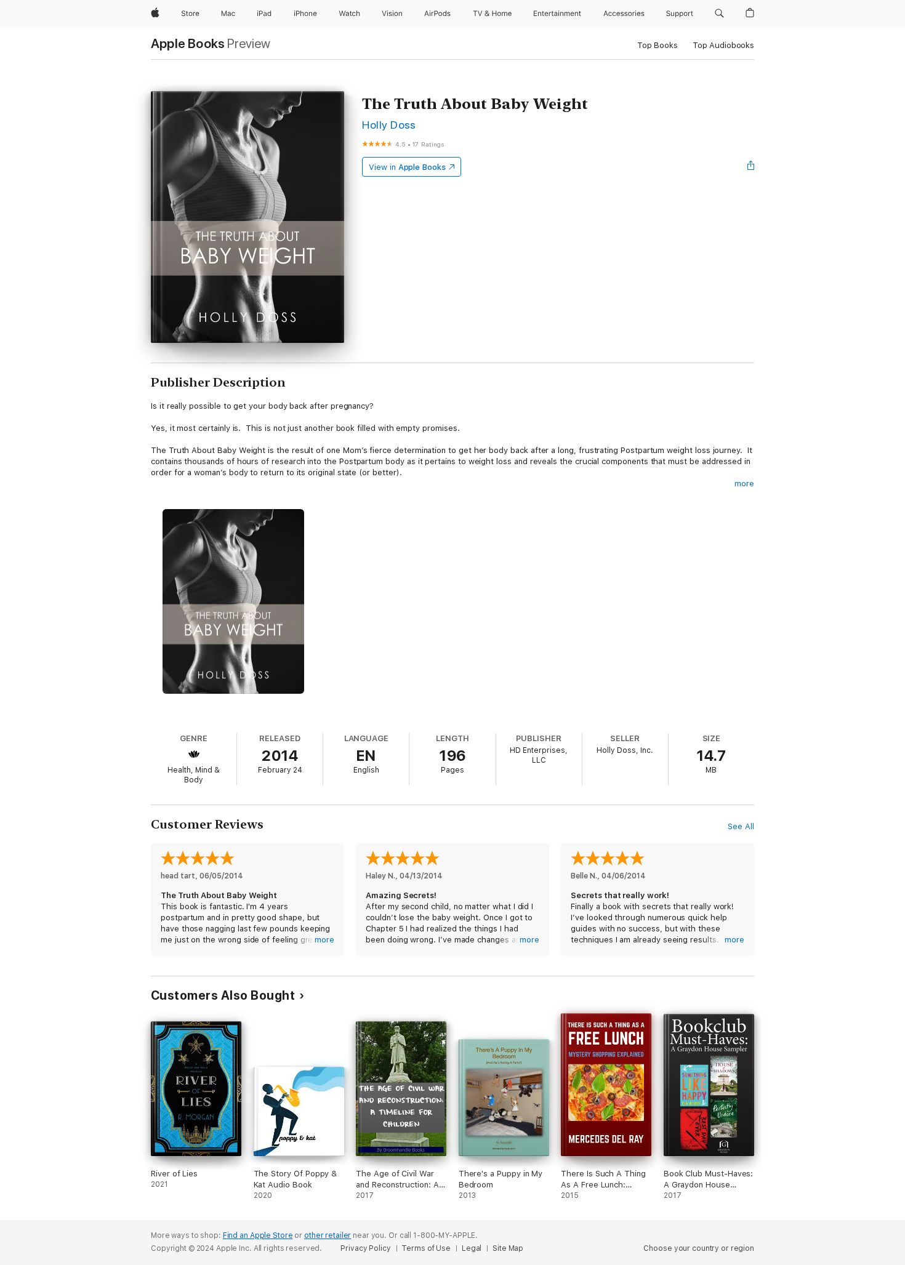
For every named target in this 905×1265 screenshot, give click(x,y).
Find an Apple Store (258, 1235)
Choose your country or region (698, 1248)
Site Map (508, 1248)
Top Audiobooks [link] (723, 45)
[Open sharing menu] (751, 166)
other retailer (327, 1235)
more (744, 483)
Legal (471, 1248)
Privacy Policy (365, 1248)
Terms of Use (426, 1248)
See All (741, 826)
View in (407, 167)
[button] (719, 13)
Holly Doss (389, 124)
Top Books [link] (657, 45)
